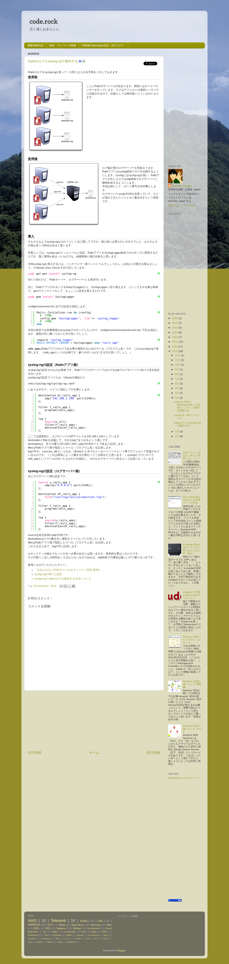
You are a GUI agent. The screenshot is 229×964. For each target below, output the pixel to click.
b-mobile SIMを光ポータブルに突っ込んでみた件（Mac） (191, 549)
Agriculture (78, 925)
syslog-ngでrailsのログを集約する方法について (63, 578)
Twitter (55, 932)
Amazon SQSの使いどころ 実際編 (192, 684)
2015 (175, 327)
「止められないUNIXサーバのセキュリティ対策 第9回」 (68, 569)
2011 (174, 346)
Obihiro (50, 942)
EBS (58, 939)
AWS (33, 920)
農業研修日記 (36, 45)
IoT (96, 939)
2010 (175, 351)
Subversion (33, 935)
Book (62, 925)
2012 (175, 341)
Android (80, 935)
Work (69, 935)
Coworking (46, 939)
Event (84, 920)
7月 (177, 378)
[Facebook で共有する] (73, 586)
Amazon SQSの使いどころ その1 (192, 729)
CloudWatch (70, 932)
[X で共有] (69, 586)
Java (105, 939)
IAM (88, 939)
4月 (177, 393)
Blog (106, 935)
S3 (45, 932)
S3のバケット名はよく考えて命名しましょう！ (192, 455)
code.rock (44, 21)
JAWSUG (34, 924)
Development (41, 586)
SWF (105, 932)
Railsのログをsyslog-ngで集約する (53, 61)
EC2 (51, 925)
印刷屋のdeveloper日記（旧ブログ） (103, 45)
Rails (54, 586)
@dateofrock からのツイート (184, 778)
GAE (83, 932)
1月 (177, 436)
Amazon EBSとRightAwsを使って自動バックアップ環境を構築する (187, 406)
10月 (177, 364)
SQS (48, 928)
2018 (175, 318)
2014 (175, 332)
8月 (177, 374)
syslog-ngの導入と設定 (48, 574)
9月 (177, 369)
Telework (59, 920)
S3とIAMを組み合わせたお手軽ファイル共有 (191, 500)
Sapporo (62, 928)
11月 (177, 360)
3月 (177, 397)
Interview (95, 925)
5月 (177, 388)
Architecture (93, 935)
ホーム (94, 752)
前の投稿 (153, 752)
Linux (30, 942)
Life (101, 920)
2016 (175, 323)
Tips (46, 935)
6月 (177, 383)
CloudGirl (32, 939)
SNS (36, 928)
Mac (109, 925)
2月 (177, 431)
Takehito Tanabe (182, 186)
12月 (177, 355)
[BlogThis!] (65, 586)
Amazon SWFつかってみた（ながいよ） (192, 639)
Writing (77, 928)
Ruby (94, 932)
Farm (67, 939)
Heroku (78, 939)
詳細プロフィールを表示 (182, 205)
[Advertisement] (94, 720)
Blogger (121, 950)
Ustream (57, 935)
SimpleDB (71, 942)
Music (40, 942)
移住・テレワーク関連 (62, 45)
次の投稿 (34, 752)
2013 (175, 337)
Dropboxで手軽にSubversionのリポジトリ (192, 595)
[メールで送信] (61, 586)
